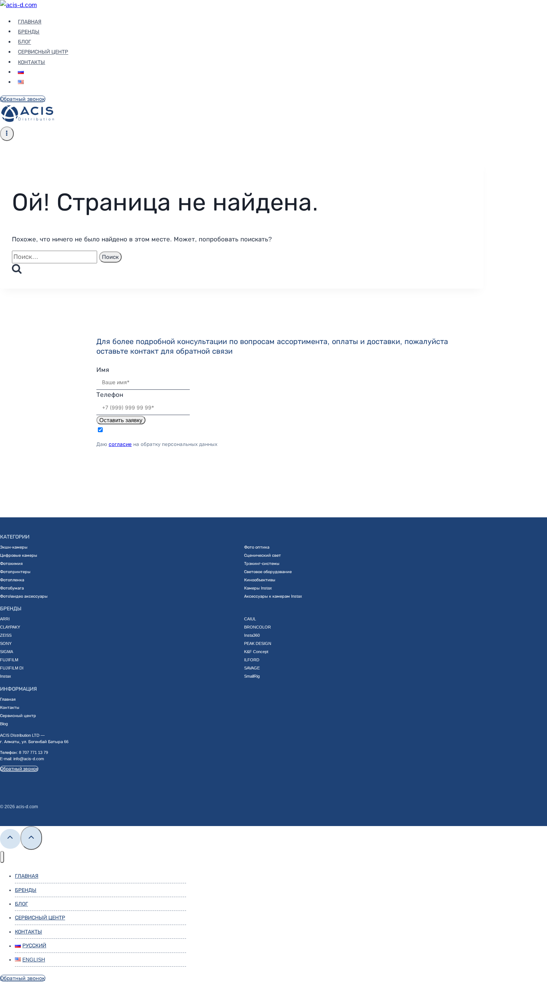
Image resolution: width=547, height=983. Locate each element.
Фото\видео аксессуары (24, 596)
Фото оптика (256, 547)
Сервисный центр (43, 52)
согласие (120, 444)
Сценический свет (262, 555)
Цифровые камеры (18, 555)
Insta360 (252, 635)
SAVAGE (252, 668)
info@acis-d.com (28, 758)
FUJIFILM (9, 660)
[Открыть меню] (7, 133)
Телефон (109, 394)
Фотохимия (11, 563)
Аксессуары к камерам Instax (273, 596)
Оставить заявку (121, 420)
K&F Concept (256, 651)
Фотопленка (12, 580)
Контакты (31, 62)
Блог (24, 42)
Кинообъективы (259, 580)
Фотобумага (12, 588)
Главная (29, 22)
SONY (6, 643)
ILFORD (251, 660)
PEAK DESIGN (257, 643)
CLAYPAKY (10, 627)
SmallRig (252, 676)
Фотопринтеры (15, 571)
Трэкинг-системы (261, 563)
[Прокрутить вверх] (10, 839)
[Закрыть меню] (2, 857)
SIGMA (6, 651)
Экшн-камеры (14, 547)
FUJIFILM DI (11, 668)
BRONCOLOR (257, 627)
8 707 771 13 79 (33, 752)
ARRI (5, 619)
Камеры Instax (258, 588)
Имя (102, 369)
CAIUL (250, 619)
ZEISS (6, 635)
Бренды (28, 32)
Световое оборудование (268, 571)
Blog (4, 724)
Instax (5, 676)
